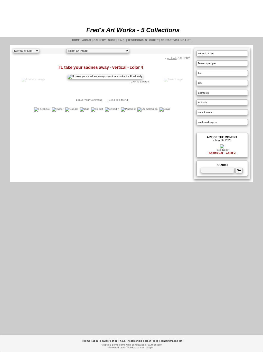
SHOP (112, 40)
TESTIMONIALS (137, 40)
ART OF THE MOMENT (222, 137)
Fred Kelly (222, 149)
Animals (202, 102)
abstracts (203, 92)
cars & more (205, 112)
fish (200, 73)
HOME (76, 40)
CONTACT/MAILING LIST (176, 40)
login (150, 347)
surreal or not (206, 53)
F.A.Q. (121, 40)
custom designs (207, 122)
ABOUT (86, 40)
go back (172, 58)
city (200, 82)
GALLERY (99, 40)
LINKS (155, 340)
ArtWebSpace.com (134, 347)
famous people (207, 63)
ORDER (153, 40)
